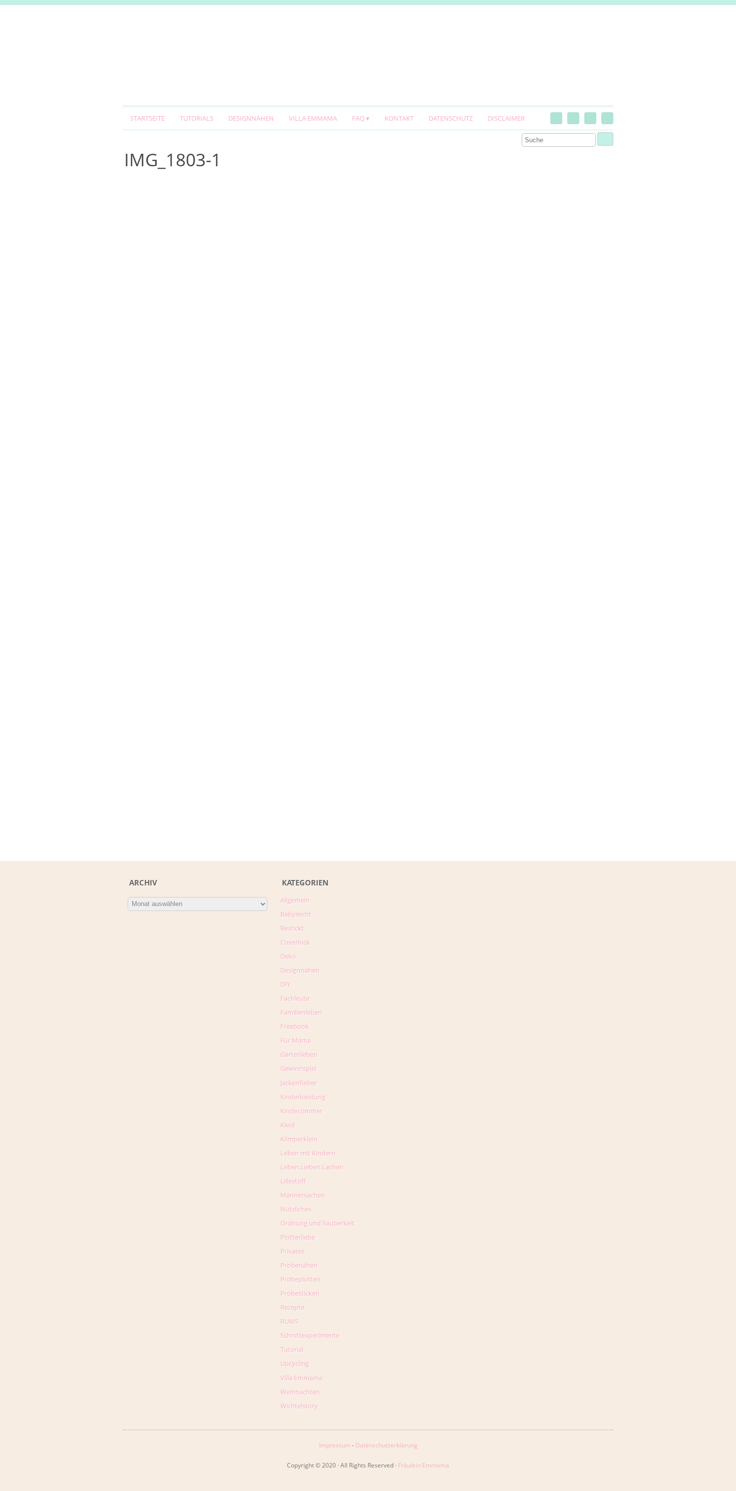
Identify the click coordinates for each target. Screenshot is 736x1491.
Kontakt (399, 118)
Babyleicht (295, 914)
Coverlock (295, 942)
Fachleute (294, 998)
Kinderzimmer (301, 1110)
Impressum (334, 1445)
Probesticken (299, 1293)
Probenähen (298, 1265)
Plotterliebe (297, 1237)
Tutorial (291, 1349)
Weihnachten (300, 1391)
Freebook (294, 1026)
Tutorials (196, 118)
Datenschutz (451, 118)
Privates (292, 1251)
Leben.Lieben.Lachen (311, 1166)
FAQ (358, 118)
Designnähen (251, 118)
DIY (285, 984)
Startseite (147, 118)
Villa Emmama (313, 118)
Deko (288, 956)
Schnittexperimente (309, 1335)
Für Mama (295, 1040)
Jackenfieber (298, 1082)
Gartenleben (298, 1054)
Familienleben (301, 1012)
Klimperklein (298, 1138)
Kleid (287, 1124)
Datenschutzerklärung (386, 1445)
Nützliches (295, 1209)
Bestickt (292, 928)
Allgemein (294, 900)
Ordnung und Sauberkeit (317, 1223)
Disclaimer (506, 118)
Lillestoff (293, 1180)
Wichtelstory (299, 1405)
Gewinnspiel (298, 1068)
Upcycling (294, 1363)
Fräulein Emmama (423, 1465)
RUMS (289, 1321)
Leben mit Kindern (307, 1152)
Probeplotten (300, 1279)
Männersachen (302, 1195)
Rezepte (292, 1307)
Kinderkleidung (302, 1096)
